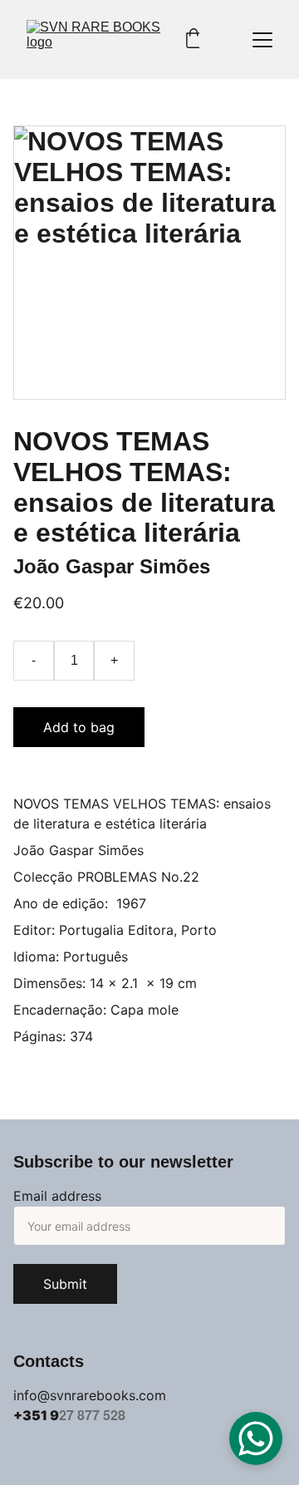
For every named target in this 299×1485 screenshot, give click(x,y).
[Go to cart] (193, 39)
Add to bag (79, 727)
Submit (65, 1284)
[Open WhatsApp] (255, 1438)
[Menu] (262, 39)
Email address (57, 1196)
